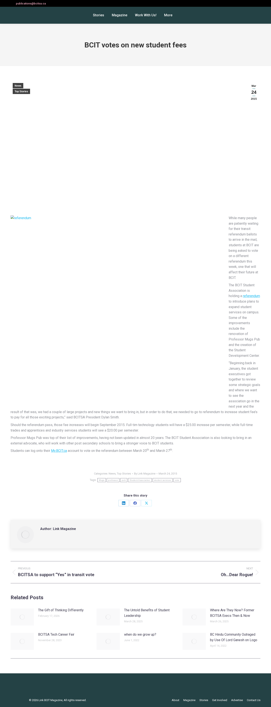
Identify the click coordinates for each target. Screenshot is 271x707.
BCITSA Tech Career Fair (56, 634)
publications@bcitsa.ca (31, 3)
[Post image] (22, 617)
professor (113, 480)
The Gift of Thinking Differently (61, 610)
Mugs (101, 480)
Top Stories (21, 91)
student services (162, 480)
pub (124, 480)
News (18, 85)
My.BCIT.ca (59, 451)
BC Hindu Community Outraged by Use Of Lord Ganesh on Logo (233, 637)
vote (177, 480)
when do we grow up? (140, 634)
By (144, 473)
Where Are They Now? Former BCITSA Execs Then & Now (232, 613)
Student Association (140, 480)
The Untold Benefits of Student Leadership (147, 613)
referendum (251, 296)
